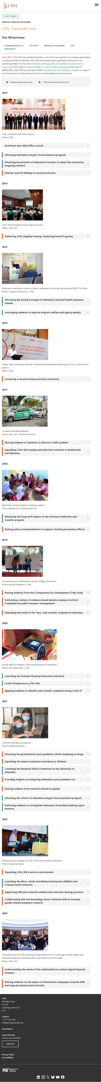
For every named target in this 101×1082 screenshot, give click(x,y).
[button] (46, 145)
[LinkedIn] (38, 1077)
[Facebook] (62, 1077)
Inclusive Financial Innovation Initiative (61, 70)
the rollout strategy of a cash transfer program (45, 67)
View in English (10, 16)
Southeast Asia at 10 (13, 45)
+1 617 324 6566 (8, 1019)
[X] (48, 1077)
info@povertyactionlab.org (12, 1023)
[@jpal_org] (43, 1077)
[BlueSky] (53, 1077)
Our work (33, 45)
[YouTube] (57, 1077)
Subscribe (10, 1044)
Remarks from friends (54, 45)
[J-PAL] (10, 6)
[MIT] (50, 1070)
